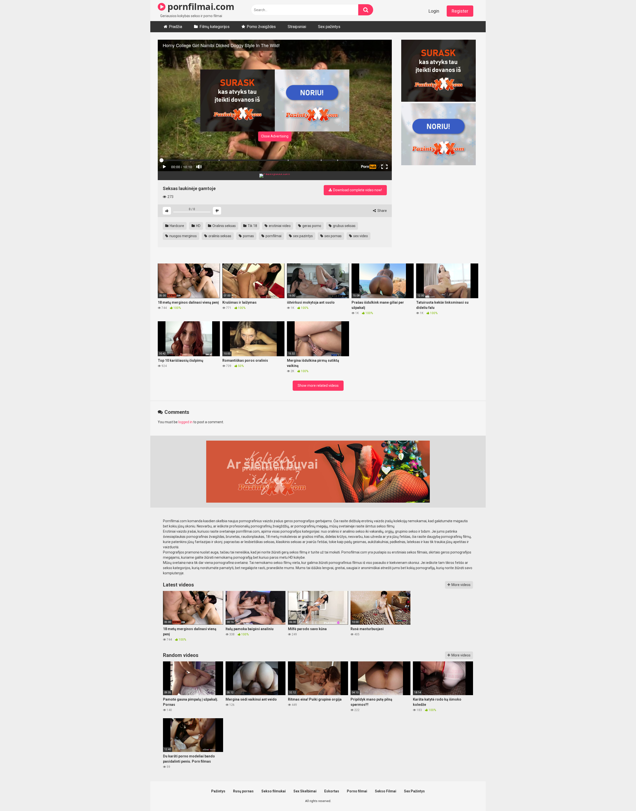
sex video (360, 236)
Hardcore (176, 226)
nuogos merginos (183, 236)
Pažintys (218, 791)
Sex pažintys (329, 26)
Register (460, 11)
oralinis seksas (219, 236)
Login (434, 11)
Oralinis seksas (224, 226)
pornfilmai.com (199, 6)
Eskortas (331, 791)
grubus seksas (344, 226)
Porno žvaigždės (261, 26)
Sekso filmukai (273, 791)
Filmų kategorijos (214, 26)
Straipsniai (297, 26)
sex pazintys (302, 236)
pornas (248, 236)
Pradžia (175, 26)
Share (382, 211)
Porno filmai (357, 791)
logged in (185, 422)
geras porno (311, 226)
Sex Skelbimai (305, 791)
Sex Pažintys (414, 791)
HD (197, 226)
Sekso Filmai (385, 791)
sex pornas (333, 236)
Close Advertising (274, 136)
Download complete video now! (357, 190)
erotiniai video (279, 226)
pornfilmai (273, 236)
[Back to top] (619, 796)
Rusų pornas (243, 791)
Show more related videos (318, 386)
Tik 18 (252, 226)
